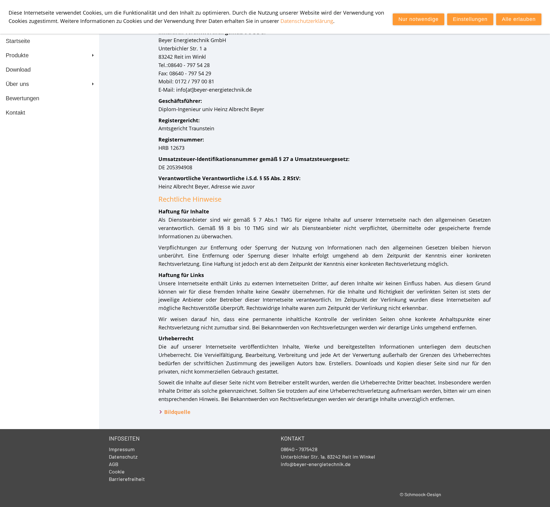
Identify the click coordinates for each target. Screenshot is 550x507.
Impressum (122, 449)
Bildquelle (177, 411)
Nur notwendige (418, 19)
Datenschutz (123, 456)
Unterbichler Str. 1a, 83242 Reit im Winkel (328, 456)
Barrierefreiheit (127, 479)
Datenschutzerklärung (306, 20)
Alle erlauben (519, 19)
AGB (113, 464)
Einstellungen (470, 19)
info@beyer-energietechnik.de (316, 464)
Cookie (117, 471)
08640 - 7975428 (299, 449)
